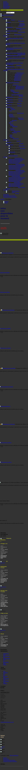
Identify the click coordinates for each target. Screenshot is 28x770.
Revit (10, 110)
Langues (5, 157)
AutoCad (13, 109)
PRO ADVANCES (14, 755)
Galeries (17, 191)
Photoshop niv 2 (19, 74)
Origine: (2, 199)
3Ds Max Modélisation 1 (17, 94)
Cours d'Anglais (18, 158)
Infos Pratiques (6, 18)
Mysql (11, 124)
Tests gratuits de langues (9, 195)
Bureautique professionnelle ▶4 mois (15, 69)
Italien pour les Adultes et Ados (16, 183)
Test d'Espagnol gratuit (14, 175)
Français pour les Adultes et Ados (17, 165)
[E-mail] (5, 202)
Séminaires (6, 139)
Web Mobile (5, 664)
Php (10, 122)
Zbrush (12, 108)
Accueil (5, 1)
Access (12, 137)
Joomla (12, 125)
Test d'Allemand (6, 680)
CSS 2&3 (11, 115)
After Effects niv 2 (19, 87)
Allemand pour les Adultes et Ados (17, 177)
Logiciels (5, 70)
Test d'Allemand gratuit (14, 181)
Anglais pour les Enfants (14, 161)
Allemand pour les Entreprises (16, 178)
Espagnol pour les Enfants (15, 174)
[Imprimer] (6, 201)
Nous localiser (6, 6)
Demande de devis (20, 28)
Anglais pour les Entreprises (15, 160)
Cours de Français (19, 164)
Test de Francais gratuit (14, 169)
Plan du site (6, 7)
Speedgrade (16, 92)
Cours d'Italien (17, 182)
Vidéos (13, 192)
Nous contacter (17, 34)
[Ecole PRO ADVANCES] (7, 15)
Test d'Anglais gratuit (14, 163)
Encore (12, 90)
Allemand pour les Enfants (15, 180)
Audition (13, 91)
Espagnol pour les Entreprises (16, 172)
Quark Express (17, 80)
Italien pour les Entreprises (15, 185)
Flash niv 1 (12, 116)
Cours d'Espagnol (19, 170)
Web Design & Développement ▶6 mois (15, 53)
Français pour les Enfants (15, 167)
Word (10, 136)
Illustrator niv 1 (18, 75)
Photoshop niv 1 (20, 72)
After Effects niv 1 (20, 86)
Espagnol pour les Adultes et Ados (17, 171)
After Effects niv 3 (19, 88)
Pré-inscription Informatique (14, 30)
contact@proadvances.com (7, 722)
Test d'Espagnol (6, 678)
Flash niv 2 (20, 118)
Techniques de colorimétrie (12, 82)
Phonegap (14, 132)
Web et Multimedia (13, 155)
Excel (11, 135)
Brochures (5, 2)
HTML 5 (11, 114)
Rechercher (3, 12)
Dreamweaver (20, 113)
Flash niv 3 (21, 119)
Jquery (11, 121)
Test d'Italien (5, 683)
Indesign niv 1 (18, 77)
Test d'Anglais (5, 672)
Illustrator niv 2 (17, 76)
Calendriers (6, 4)
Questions (5, 5)
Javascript (14, 120)
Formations (6, 35)
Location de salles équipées (10, 197)
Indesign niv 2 (17, 79)
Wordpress (14, 126)
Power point (16, 138)
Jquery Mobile (17, 131)
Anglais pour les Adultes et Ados (16, 159)
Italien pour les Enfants (14, 186)
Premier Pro (15, 85)
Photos (13, 191)
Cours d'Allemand (16, 176)
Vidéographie (12, 152)
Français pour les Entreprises (16, 166)
